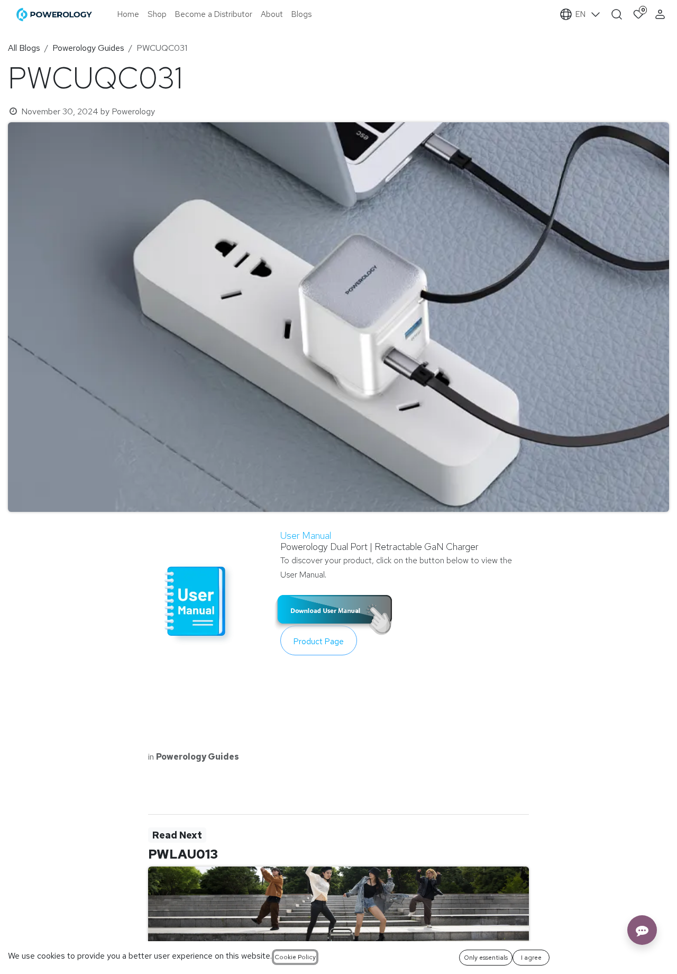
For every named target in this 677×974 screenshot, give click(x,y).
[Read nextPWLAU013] (338, 919)
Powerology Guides (88, 47)
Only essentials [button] (486, 957)
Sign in (661, 14)
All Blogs (24, 47)
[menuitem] (128, 14)
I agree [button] (531, 957)
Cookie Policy (295, 957)
